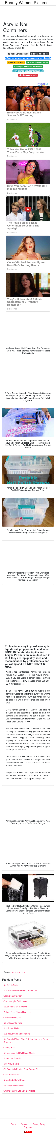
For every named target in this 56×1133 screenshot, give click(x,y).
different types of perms (37, 62)
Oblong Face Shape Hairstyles (17, 1012)
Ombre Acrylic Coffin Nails (15, 1001)
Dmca (13, 1124)
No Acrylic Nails (10, 985)
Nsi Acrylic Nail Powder (13, 1085)
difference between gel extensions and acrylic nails (28, 58)
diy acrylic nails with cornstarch (28, 66)
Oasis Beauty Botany (12, 995)
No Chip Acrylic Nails (12, 1022)
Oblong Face (9, 1047)
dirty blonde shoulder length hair (28, 70)
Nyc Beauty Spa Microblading (16, 1033)
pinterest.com (18, 972)
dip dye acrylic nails (28, 75)
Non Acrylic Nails (11, 1028)
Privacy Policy (39, 1124)
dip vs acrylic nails (16, 62)
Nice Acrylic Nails (11, 1063)
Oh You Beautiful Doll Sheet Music (18, 1052)
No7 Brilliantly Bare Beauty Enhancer (20, 990)
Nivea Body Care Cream (14, 1079)
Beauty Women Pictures (26, 2)
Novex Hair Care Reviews (15, 1006)
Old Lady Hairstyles (12, 1017)
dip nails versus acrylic (18, 53)
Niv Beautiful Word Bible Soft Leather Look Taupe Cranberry (25, 1040)
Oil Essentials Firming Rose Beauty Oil (20, 1069)
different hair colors (39, 53)
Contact (24, 1124)
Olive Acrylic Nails (11, 1074)
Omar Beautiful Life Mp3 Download (19, 1090)
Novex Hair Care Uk (12, 1058)
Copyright (28, 1127)
